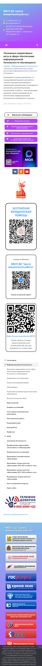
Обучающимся (12, 387)
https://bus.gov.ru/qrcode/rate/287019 (21, 336)
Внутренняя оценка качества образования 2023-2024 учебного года (21, 471)
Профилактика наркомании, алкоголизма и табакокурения (18, 446)
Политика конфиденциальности (15, 514)
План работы (12, 427)
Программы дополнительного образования (18, 457)
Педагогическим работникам (18, 383)
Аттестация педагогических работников (18, 413)
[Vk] (15, 171)
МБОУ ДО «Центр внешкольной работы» (20, 529)
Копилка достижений (15, 407)
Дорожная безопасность (16, 441)
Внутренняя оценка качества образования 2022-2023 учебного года (21, 464)
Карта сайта (11, 488)
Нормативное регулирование (18, 378)
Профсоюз (11, 432)
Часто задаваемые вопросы (17, 483)
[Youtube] (27, 171)
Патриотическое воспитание (18, 452)
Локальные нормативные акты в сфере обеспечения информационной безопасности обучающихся (21, 371)
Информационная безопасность (19, 365)
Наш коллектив (13, 403)
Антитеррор (11, 360)
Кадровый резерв (13, 423)
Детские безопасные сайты (16, 398)
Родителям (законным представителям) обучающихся (22, 393)
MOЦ (9, 436)
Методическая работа (15, 418)
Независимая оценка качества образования (18, 478)
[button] (6, 45)
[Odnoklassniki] (21, 171)
